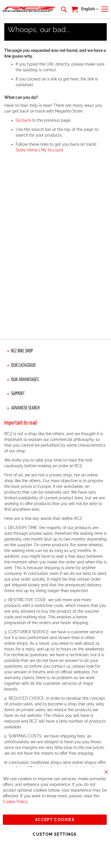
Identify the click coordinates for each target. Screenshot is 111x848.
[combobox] (63, 9)
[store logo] (29, 9)
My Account (52, 150)
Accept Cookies (55, 819)
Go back (23, 120)
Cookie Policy (15, 801)
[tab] (55, 351)
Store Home (27, 150)
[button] (89, 9)
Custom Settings (55, 834)
